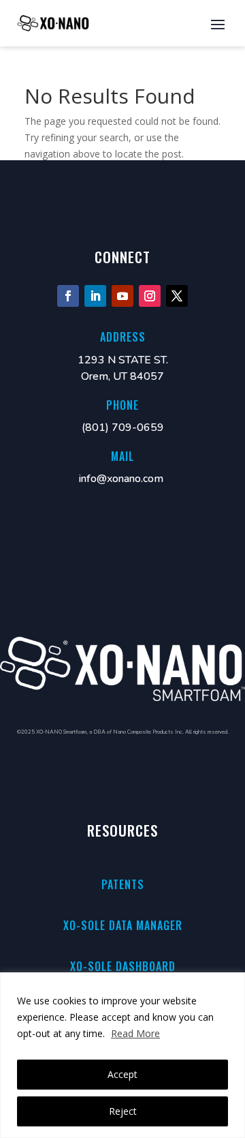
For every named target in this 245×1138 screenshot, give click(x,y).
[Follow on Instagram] (150, 296)
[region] (122, 1055)
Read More (135, 1033)
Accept (122, 1074)
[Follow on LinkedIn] (95, 296)
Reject (123, 1111)
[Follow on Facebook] (68, 296)
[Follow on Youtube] (122, 296)
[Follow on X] (177, 296)
